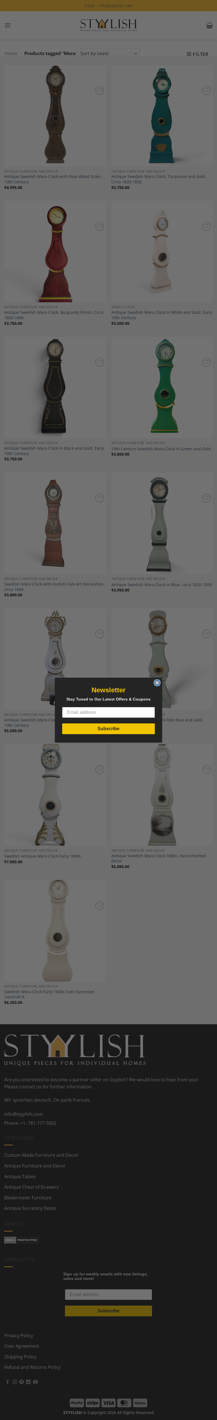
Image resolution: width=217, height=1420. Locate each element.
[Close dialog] (157, 683)
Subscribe (108, 728)
